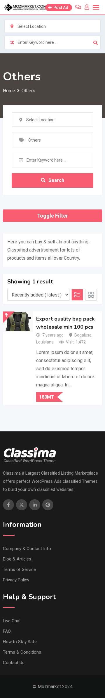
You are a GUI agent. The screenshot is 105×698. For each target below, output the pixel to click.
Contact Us (13, 662)
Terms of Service (19, 569)
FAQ (7, 631)
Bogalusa (83, 335)
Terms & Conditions (22, 652)
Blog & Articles (17, 559)
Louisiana (45, 342)
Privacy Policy (16, 580)
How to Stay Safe (20, 641)
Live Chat (12, 620)
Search (56, 180)
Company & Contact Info (27, 548)
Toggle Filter (52, 216)
